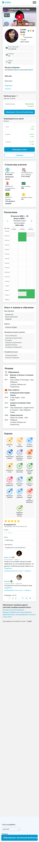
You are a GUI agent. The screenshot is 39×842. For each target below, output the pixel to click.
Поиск (6, 530)
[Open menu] (34, 2)
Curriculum (31, 614)
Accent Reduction (25, 612)
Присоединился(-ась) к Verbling (27, 174)
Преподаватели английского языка (14, 621)
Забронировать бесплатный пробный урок (20, 837)
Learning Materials (21, 614)
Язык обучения (13, 47)
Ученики (11, 54)
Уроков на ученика (8, 198)
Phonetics (6, 610)
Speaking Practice (9, 614)
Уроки (10, 61)
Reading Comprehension (11, 612)
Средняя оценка (26, 197)
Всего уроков (25, 186)
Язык (6, 537)
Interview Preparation (17, 610)
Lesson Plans (7, 617)
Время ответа (9, 173)
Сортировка (8, 544)
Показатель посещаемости (10, 187)
